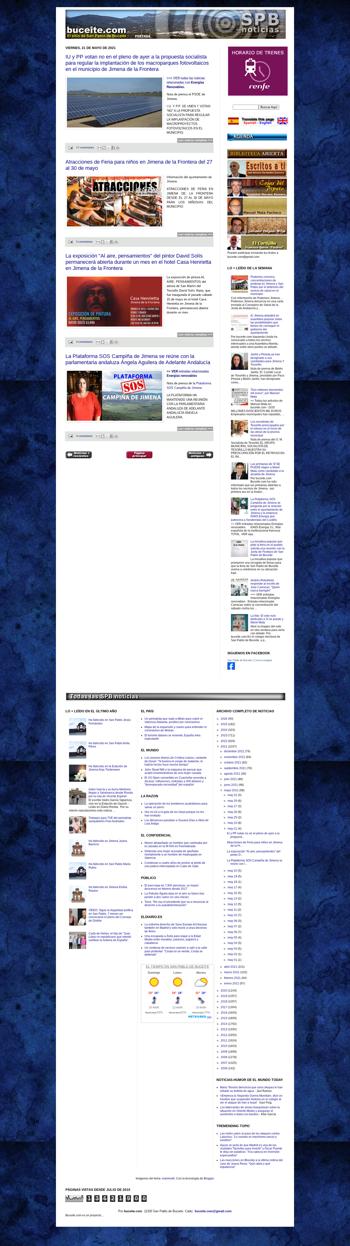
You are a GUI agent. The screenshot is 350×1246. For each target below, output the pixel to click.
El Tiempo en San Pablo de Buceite (177, 966)
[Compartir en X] (108, 147)
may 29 (233, 800)
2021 (224, 746)
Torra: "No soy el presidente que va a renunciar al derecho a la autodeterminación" (176, 903)
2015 (224, 1018)
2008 (224, 1057)
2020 (224, 990)
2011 (224, 1040)
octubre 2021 (233, 762)
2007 (224, 1063)
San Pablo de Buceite (239, 660)
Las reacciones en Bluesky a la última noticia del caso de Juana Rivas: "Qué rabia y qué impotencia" (251, 1163)
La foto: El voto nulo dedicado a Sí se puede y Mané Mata (266, 619)
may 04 (233, 943)
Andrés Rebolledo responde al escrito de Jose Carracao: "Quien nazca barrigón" (265, 585)
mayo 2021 (231, 790)
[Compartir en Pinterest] (117, 147)
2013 (224, 1029)
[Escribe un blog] (104, 147)
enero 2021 (232, 983)
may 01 (233, 960)
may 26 (233, 812)
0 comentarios (84, 241)
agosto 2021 (232, 773)
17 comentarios (85, 147)
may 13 (233, 898)
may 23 (233, 823)
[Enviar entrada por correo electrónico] (70, 147)
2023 (224, 735)
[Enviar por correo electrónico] (99, 147)
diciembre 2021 (234, 751)
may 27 (233, 806)
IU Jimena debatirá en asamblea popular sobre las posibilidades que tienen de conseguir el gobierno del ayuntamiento (266, 324)
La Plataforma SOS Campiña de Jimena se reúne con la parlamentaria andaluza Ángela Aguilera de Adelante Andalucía (137, 359)
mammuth (168, 1178)
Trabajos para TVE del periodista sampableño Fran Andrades (110, 819)
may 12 (233, 904)
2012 (224, 1035)
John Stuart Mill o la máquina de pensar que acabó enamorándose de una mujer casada (173, 771)
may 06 (233, 932)
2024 (224, 730)
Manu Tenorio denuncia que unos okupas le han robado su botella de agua (251, 1089)
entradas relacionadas (194, 371)
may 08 (233, 921)
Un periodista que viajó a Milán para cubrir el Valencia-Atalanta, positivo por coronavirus (174, 720)
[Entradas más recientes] (78, 455)
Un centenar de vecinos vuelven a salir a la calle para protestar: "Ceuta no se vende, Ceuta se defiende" (176, 951)
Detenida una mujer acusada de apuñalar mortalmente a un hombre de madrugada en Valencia (173, 855)
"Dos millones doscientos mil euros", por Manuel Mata (266, 393)
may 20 (233, 870)
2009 (224, 1051)
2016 (224, 1012)
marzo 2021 (232, 972)
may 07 (233, 926)
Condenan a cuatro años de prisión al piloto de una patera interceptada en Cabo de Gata (175, 864)
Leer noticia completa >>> (195, 140)
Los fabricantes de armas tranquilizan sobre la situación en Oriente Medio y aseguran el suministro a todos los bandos (250, 1111)
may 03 (233, 948)
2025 (224, 724)
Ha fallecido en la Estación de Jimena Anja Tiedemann (108, 768)
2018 (224, 1001)
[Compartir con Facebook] (113, 147)
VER (175, 371)
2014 (224, 1024)
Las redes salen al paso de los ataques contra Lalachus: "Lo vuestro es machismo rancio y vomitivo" (250, 1137)
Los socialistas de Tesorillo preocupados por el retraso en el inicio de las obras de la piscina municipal (267, 428)
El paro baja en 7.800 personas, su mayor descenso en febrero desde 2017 (172, 887)
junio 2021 (231, 785)
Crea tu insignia (263, 660)
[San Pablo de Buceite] (231, 668)
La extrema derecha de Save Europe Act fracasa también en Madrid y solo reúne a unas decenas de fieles (176, 928)
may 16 (233, 893)
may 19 (233, 876)
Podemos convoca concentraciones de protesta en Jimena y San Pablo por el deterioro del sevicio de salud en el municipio (266, 285)
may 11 (233, 909)
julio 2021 (231, 779)
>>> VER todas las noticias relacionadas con (186, 82)
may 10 (233, 915)
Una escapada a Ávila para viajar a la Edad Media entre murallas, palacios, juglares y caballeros (173, 939)
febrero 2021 (232, 978)
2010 (224, 1046)
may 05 (233, 937)
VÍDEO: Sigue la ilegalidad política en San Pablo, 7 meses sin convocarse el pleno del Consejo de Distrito (111, 915)
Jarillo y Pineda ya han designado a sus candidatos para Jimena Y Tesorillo (267, 359)
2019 (224, 996)
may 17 (233, 887)
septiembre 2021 (235, 768)
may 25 (233, 817)
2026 (224, 718)
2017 (224, 1007)
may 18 (233, 882)
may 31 (233, 795)
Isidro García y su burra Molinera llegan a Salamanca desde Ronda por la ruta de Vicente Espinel (111, 793)
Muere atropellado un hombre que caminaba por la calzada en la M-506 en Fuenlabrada (176, 844)
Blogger (209, 1178)
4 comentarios (84, 436)
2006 (224, 1068)
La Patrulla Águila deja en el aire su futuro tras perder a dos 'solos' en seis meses (174, 895)
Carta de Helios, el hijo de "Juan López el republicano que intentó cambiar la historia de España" (110, 937)
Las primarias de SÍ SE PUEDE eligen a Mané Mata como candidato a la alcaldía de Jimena (267, 469)
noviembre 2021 (235, 757)
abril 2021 (231, 966)
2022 (224, 741)
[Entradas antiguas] (200, 455)
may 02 (233, 954)
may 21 (233, 828)
